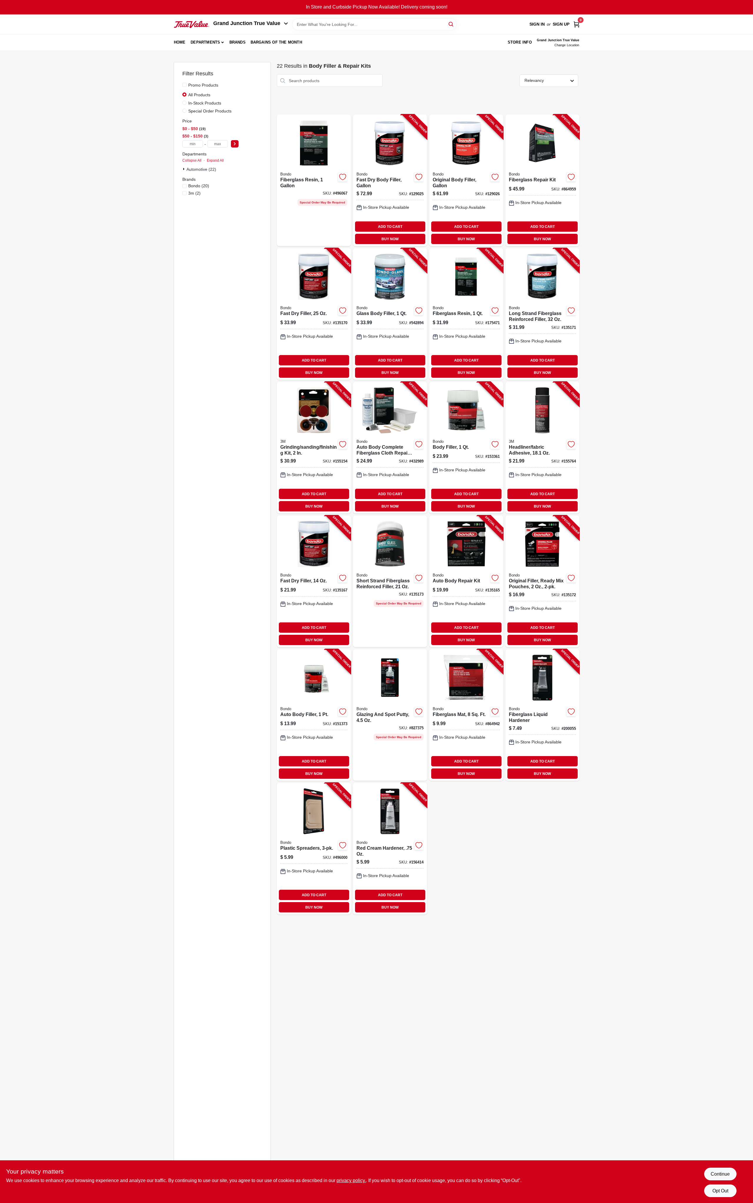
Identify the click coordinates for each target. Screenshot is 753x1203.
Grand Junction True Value (246, 23)
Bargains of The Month (276, 42)
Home (180, 42)
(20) (198, 185)
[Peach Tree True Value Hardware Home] (191, 24)
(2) (194, 193)
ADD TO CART (390, 227)
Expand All (215, 160)
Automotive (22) (201, 169)
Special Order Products (209, 111)
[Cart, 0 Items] (576, 24)
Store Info (520, 42)
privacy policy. (351, 1180)
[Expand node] (184, 169)
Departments (205, 42)
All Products (199, 94)
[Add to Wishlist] (342, 177)
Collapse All (191, 160)
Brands (237, 42)
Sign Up (561, 24)
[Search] (451, 24)
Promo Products (203, 85)
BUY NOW (390, 239)
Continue (720, 1174)
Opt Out (720, 1190)
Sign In (537, 24)
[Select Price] (235, 144)
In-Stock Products (204, 103)
